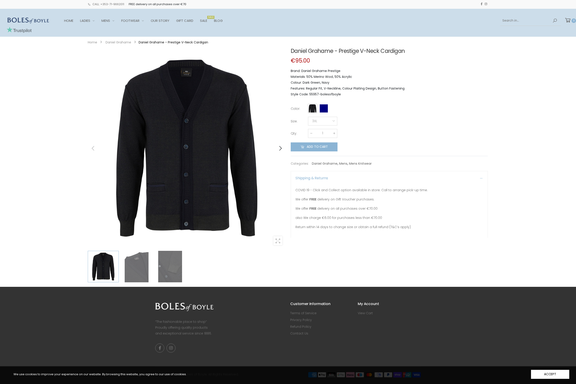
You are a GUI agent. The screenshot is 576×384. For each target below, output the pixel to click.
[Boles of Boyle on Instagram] (486, 4)
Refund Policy (300, 326)
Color (295, 108)
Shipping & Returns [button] (311, 178)
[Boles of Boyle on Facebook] (481, 4)
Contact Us (299, 333)
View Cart (365, 313)
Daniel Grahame (325, 163)
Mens (343, 163)
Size (294, 121)
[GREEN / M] (187, 148)
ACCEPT (550, 374)
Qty (294, 133)
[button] (280, 148)
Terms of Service (303, 313)
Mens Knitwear (360, 163)
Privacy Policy (301, 320)
